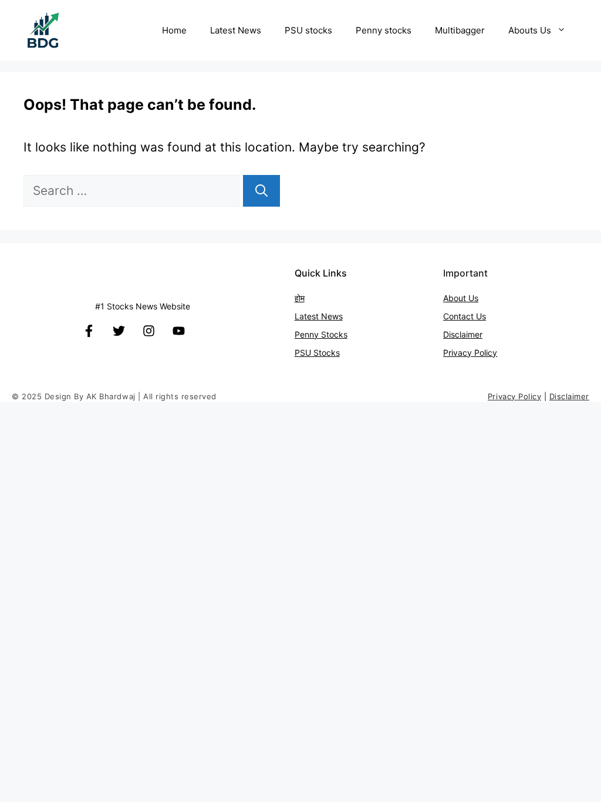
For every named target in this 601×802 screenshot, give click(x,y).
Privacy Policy (470, 353)
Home (174, 30)
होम (300, 298)
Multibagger (460, 30)
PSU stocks (308, 30)
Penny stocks (383, 30)
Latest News (235, 30)
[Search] (261, 191)
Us (481, 316)
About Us (460, 298)
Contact (459, 316)
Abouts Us (529, 30)
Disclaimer (462, 334)
